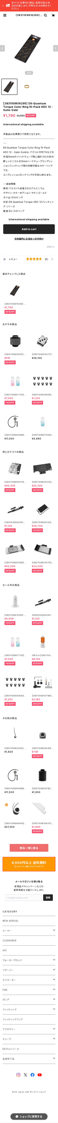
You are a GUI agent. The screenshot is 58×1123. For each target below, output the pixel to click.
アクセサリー (9, 1029)
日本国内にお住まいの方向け (29, 238)
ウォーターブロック (12, 960)
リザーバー (8, 970)
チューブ (7, 1039)
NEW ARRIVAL (11, 920)
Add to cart (29, 229)
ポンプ (6, 999)
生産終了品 (9, 1058)
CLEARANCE (10, 940)
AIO (5, 950)
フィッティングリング (13, 1019)
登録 (48, 897)
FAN (5, 989)
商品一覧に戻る (29, 848)
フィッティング (10, 1009)
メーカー (7, 930)
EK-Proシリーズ (11, 1049)
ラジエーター (9, 980)
